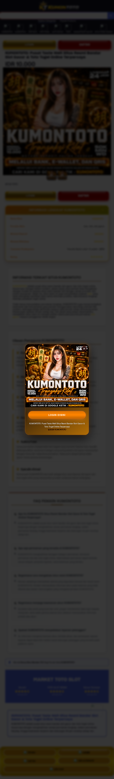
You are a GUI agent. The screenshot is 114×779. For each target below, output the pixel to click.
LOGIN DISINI (57, 415)
